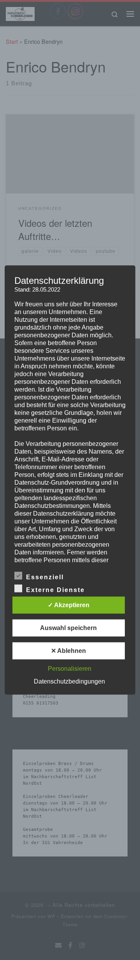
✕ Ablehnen (68, 650)
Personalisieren (69, 668)
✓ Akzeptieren (68, 604)
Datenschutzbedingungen (69, 681)
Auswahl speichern (68, 627)
